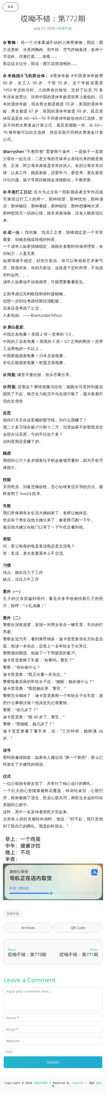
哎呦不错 (65, 28)
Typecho (78, 1083)
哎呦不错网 (41, 1083)
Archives (28, 927)
